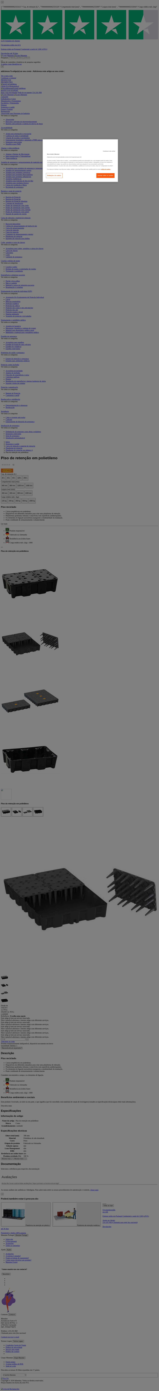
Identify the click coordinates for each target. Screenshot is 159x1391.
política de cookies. (106, 169)
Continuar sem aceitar (109, 151)
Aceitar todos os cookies (105, 175)
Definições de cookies (54, 175)
